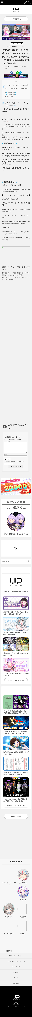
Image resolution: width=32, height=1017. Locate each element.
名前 (5, 455)
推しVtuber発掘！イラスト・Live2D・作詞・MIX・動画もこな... (15, 634)
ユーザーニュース (16, 690)
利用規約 (16, 983)
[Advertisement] (16, 351)
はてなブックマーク (20, 72)
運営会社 (16, 972)
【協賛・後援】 (9, 96)
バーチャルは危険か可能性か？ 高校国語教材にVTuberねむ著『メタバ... (15, 774)
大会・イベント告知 (17, 44)
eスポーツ (16, 66)
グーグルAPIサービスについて (16, 961)
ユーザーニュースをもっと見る (16, 806)
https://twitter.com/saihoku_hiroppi (16, 222)
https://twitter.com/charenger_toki (15, 233)
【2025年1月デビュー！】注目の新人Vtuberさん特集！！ (15, 654)
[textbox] (16, 104)
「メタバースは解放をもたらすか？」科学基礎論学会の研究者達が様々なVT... (15, 712)
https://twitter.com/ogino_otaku (17, 156)
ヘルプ (16, 978)
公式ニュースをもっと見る (16, 680)
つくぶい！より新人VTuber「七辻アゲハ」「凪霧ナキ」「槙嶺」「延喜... (15, 800)
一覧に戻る (16, 18)
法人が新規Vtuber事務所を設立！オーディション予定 (16, 753)
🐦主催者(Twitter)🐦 (10, 94)
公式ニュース (16, 571)
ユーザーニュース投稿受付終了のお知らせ (15, 592)
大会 (6, 68)
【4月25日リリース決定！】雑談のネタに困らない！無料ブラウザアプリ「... (15, 732)
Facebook (11, 72)
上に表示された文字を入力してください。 (14, 462)
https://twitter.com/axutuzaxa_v (16, 190)
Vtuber (21, 66)
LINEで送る (17, 72)
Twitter (14, 72)
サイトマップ (16, 967)
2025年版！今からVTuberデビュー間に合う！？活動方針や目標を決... (15, 613)
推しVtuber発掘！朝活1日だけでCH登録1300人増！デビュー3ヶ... (16, 675)
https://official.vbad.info (10, 199)
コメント (7, 441)
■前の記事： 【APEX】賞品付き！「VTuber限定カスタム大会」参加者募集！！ (16, 274)
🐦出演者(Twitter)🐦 (10, 92)
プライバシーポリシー (16, 956)
